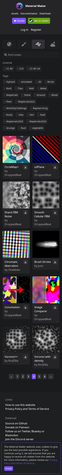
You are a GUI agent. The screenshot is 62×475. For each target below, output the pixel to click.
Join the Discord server (19, 439)
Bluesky (36, 431)
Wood (54, 95)
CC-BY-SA (35, 68)
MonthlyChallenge (16, 108)
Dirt (32, 114)
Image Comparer (40, 309)
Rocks (9, 114)
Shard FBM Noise (11, 214)
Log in (24, 30)
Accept (8, 468)
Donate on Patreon (17, 427)
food (42, 114)
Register (36, 30)
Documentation (29, 13)
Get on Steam (41, 20)
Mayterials (12, 95)
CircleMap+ (12, 167)
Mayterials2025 (14, 121)
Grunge (10, 128)
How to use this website (20, 405)
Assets (15, 13)
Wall (31, 88)
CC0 (21, 68)
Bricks (50, 81)
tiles (21, 114)
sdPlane (39, 167)
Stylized (10, 81)
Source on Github (16, 423)
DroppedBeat (13, 175)
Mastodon (11, 435)
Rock (8, 88)
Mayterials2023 (37, 121)
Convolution (12, 307)
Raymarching (40, 108)
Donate (21, 20)
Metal (43, 88)
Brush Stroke (42, 262)
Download (45, 13)
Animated (26, 81)
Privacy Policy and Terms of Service (30, 461)
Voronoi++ (11, 357)
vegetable (37, 128)
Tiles (20, 88)
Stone (27, 95)
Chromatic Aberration (11, 264)
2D (39, 81)
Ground (41, 95)
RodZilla (13, 360)
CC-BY (9, 68)
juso (40, 266)
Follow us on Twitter (17, 431)
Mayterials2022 (26, 101)
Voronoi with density (42, 358)
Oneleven (14, 270)
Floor (9, 101)
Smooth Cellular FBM (42, 214)
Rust (23, 128)
